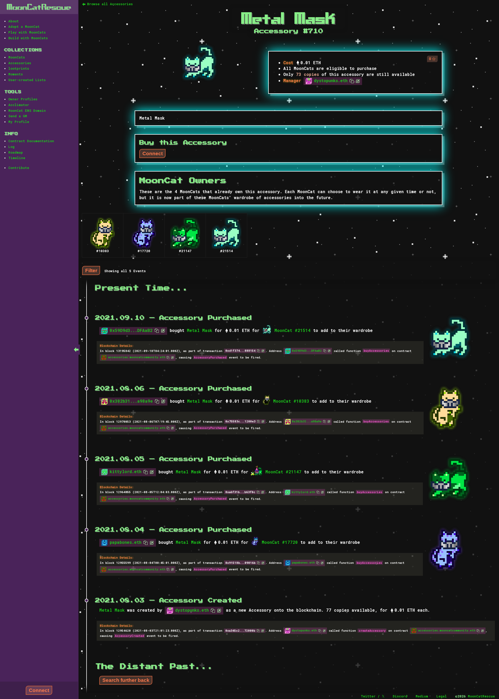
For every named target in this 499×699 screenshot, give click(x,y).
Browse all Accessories (110, 4)
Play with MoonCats (27, 32)
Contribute (18, 168)
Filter (91, 270)
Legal (441, 696)
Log (11, 147)
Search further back (125, 680)
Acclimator (18, 105)
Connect (39, 690)
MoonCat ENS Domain (27, 110)
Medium (422, 696)
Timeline (16, 158)
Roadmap (15, 152)
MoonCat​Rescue (39, 7)
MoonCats (16, 57)
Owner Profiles (22, 99)
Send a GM (17, 116)
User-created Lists (27, 80)
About (13, 21)
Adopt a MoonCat (24, 26)
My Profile (18, 122)
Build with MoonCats (28, 38)
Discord (400, 696)
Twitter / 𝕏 (372, 696)
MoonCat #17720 (280, 542)
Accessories (19, 63)
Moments (15, 74)
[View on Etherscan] (357, 80)
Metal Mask (199, 330)
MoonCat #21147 (283, 471)
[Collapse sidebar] (76, 349)
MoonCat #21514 (292, 330)
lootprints (18, 68)
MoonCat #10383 (291, 401)
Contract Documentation (31, 141)
